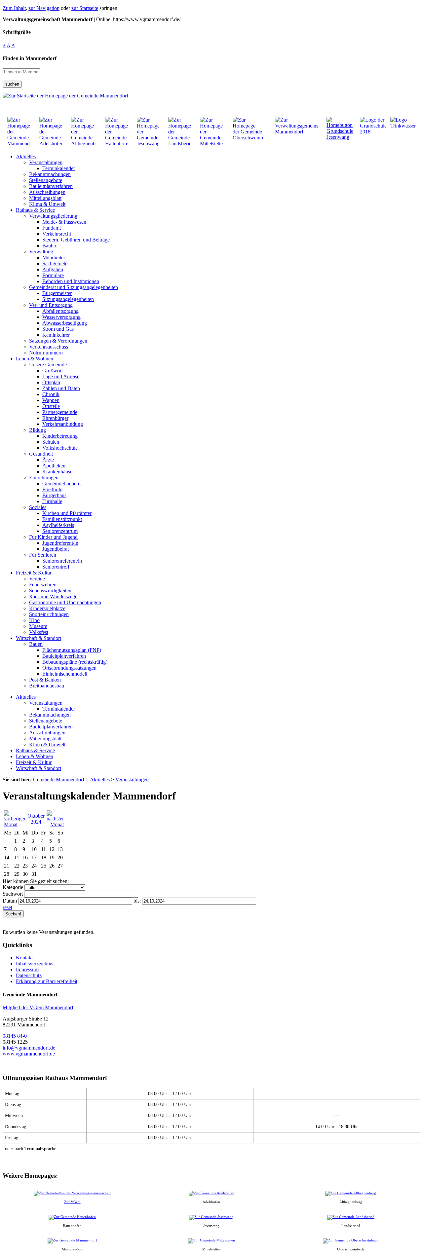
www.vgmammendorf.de (29, 1053)
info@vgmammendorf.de (29, 1048)
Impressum (27, 969)
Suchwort (13, 894)
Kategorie (13, 887)
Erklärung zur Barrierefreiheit (46, 981)
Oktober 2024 (36, 819)
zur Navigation (43, 8)
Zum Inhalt (14, 8)
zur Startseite (84, 8)
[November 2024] (55, 824)
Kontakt (24, 957)
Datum (10, 901)
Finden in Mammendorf (30, 58)
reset (7, 907)
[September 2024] (14, 824)
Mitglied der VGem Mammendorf (38, 1007)
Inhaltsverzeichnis (34, 963)
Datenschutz (29, 975)
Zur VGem (72, 1202)
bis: (137, 901)
